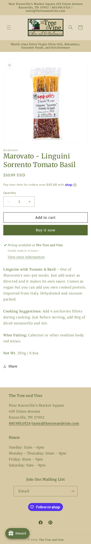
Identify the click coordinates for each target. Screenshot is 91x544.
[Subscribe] (72, 491)
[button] (9, 27)
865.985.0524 (20, 423)
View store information (26, 257)
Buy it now (45, 230)
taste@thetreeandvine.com (55, 423)
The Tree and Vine (51, 539)
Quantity (9, 193)
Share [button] (12, 366)
